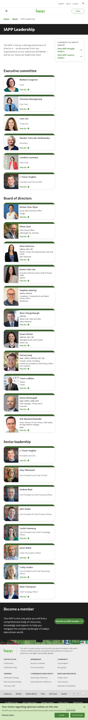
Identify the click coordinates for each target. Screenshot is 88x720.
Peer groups (61, 667)
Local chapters (62, 663)
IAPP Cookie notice (30, 702)
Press (43, 694)
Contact (75, 4)
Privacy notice (63, 702)
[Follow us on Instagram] (83, 693)
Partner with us (31, 694)
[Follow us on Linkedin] (74, 693)
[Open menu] (6, 11)
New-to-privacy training (12, 682)
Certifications (8, 663)
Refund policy (78, 702)
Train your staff (9, 686)
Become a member (38, 663)
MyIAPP (61, 4)
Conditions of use (11, 702)
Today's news (62, 678)
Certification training (11, 678)
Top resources (62, 682)
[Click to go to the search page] (83, 3)
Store (78, 11)
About (68, 4)
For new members (37, 667)
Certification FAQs (10, 667)
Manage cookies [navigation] (47, 702)
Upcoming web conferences (41, 682)
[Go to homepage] (40, 11)
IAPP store (53, 694)
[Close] (84, 706)
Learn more (70, 710)
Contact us (8, 694)
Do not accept (77, 715)
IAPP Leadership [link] (28, 19)
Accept (61, 715)
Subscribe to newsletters (66, 686)
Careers (64, 694)
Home (6, 19)
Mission (19, 694)
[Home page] (8, 651)
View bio (23, 89)
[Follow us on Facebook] (78, 693)
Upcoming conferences (39, 678)
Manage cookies (8, 715)
